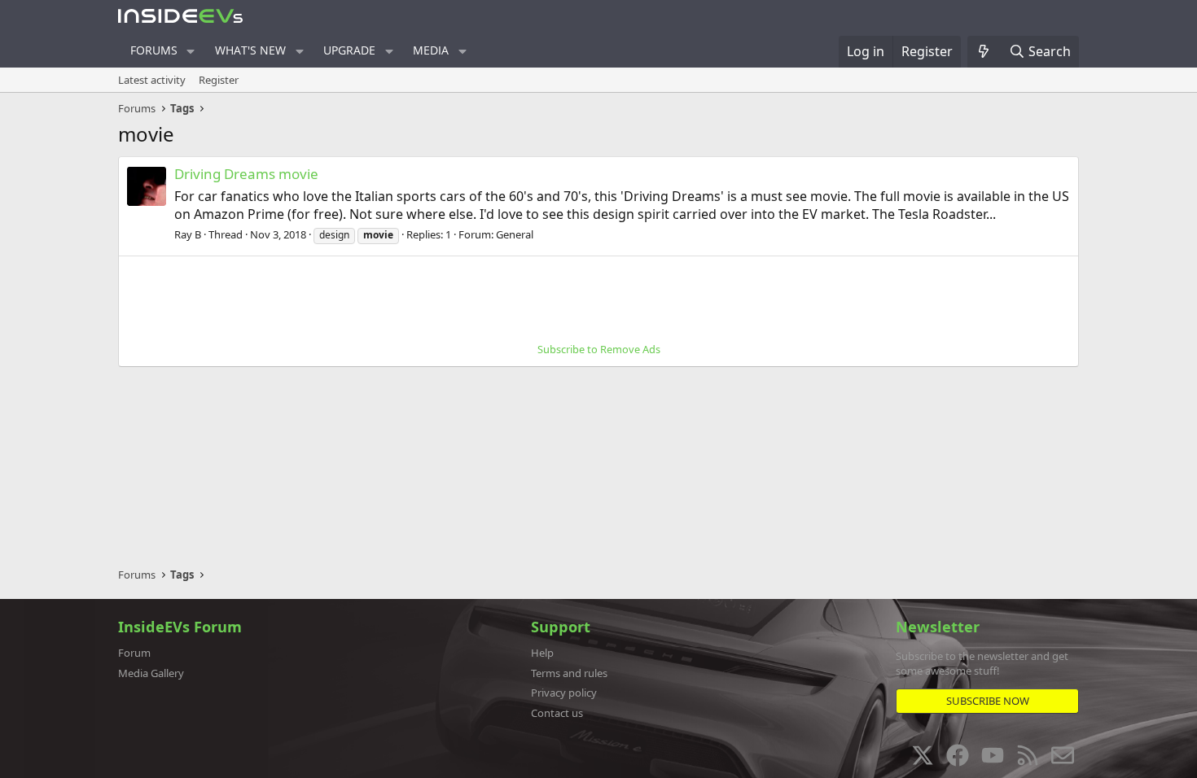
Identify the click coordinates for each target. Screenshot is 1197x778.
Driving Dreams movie (246, 173)
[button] (191, 51)
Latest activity (152, 79)
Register (219, 79)
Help (542, 652)
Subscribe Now (987, 700)
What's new (250, 50)
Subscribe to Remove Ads (598, 349)
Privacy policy (564, 692)
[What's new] (984, 51)
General (514, 234)
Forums (154, 50)
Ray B (187, 234)
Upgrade (349, 50)
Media (431, 50)
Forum (134, 652)
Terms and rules (569, 673)
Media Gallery (151, 673)
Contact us (557, 713)
